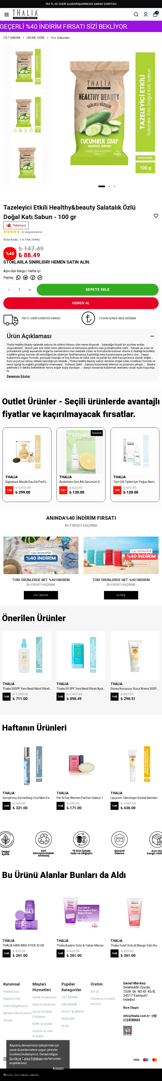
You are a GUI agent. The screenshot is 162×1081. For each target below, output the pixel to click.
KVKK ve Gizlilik (42, 1024)
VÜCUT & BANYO (73, 1011)
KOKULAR (68, 1018)
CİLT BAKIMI (11, 38)
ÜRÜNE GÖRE (36, 38)
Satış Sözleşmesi (43, 1004)
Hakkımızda (11, 991)
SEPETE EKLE (98, 290)
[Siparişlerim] (145, 14)
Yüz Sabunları (60, 38)
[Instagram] (5, 1059)
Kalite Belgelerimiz (15, 1006)
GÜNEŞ (121, 595)
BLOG (65, 1026)
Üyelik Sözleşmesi (44, 997)
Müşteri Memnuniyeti (17, 1013)
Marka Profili (11, 998)
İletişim (8, 1020)
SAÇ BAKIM (69, 1004)
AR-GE (95, 991)
